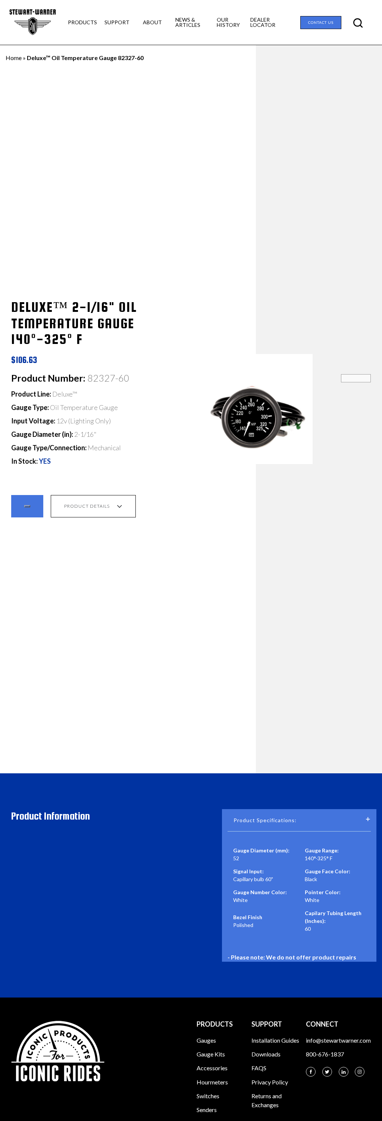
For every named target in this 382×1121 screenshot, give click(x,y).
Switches (208, 1095)
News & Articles (187, 22)
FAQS (258, 1067)
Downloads (266, 1054)
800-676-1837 (325, 1054)
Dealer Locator (262, 22)
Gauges (206, 1040)
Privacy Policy (269, 1082)
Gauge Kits (211, 1054)
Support (116, 22)
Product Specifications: (265, 820)
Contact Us (321, 22)
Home (14, 57)
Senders (207, 1109)
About (152, 22)
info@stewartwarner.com (338, 1040)
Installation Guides (275, 1040)
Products (82, 22)
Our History (228, 22)
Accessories (212, 1067)
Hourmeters (212, 1082)
